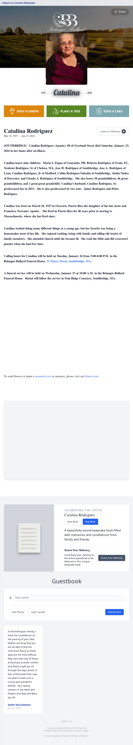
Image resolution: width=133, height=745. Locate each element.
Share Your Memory (111, 557)
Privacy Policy (57, 730)
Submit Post (114, 612)
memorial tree (43, 376)
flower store (92, 376)
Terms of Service (75, 730)
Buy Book (90, 521)
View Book (72, 521)
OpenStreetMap (70, 735)
